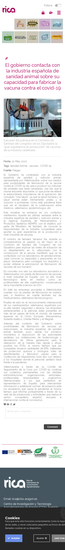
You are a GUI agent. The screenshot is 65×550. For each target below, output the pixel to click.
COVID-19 (45, 165)
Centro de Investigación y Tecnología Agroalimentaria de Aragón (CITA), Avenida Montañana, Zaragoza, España (31, 507)
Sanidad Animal (18, 165)
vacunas (33, 165)
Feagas (16, 170)
